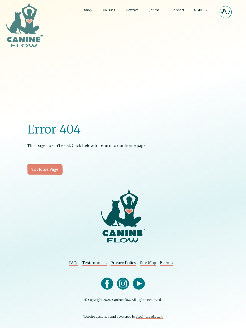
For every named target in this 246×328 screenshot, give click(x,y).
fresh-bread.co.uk (149, 316)
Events (166, 262)
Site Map (148, 262)
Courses (109, 10)
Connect (178, 10)
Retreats (132, 10)
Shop (88, 10)
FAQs (73, 262)
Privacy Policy (123, 262)
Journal (154, 10)
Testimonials (94, 262)
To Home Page (44, 169)
